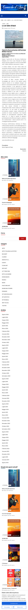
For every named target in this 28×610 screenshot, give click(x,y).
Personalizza (7, 607)
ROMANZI (4, 291)
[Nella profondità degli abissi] (14, 168)
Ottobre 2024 (5, 373)
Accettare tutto (14, 603)
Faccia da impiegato (7, 202)
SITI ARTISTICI (5, 297)
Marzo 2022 (5, 445)
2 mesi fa (12, 565)
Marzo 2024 (5, 392)
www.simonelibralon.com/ (8, 140)
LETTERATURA (4, 175)
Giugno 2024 (5, 384)
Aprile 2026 (5, 325)
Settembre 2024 (6, 376)
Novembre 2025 (6, 339)
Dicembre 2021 (6, 454)
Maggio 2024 (5, 387)
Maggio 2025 (5, 353)
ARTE (3, 248)
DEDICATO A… (5, 259)
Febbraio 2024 (5, 395)
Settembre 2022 (6, 429)
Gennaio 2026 (5, 334)
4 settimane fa (10, 180)
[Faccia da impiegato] (14, 192)
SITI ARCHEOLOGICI (7, 294)
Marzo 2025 (5, 359)
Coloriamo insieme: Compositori (9, 588)
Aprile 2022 (5, 443)
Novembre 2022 (6, 423)
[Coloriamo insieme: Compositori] (14, 578)
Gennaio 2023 (5, 417)
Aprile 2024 (5, 390)
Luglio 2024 (5, 381)
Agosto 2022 (5, 431)
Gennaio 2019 (5, 459)
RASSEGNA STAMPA (7, 288)
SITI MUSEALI (5, 299)
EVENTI (4, 262)
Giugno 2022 (5, 437)
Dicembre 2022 (6, 420)
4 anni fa (13, 28)
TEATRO (4, 305)
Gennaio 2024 (5, 398)
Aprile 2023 (5, 412)
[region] (14, 600)
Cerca (3, 233)
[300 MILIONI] (14, 216)
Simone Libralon (6, 62)
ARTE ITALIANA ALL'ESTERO (9, 251)
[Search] (25, 15)
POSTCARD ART (6, 285)
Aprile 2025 (5, 356)
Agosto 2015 (5, 462)
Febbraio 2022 (5, 448)
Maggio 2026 (5, 322)
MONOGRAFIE (5, 277)
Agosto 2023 (5, 403)
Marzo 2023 (5, 415)
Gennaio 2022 (5, 451)
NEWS (8, 23)
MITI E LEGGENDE (6, 274)
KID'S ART (4, 268)
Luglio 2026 (5, 317)
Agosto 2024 (5, 378)
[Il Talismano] (14, 553)
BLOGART (4, 254)
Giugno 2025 (5, 350)
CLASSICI (4, 257)
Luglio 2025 (5, 348)
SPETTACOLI (5, 302)
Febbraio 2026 (5, 331)
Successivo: (23, 150)
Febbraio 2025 (5, 362)
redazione (5, 180)
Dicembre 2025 (6, 336)
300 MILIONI (5, 226)
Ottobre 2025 (5, 342)
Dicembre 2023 (6, 401)
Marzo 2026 (5, 328)
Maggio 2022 (5, 440)
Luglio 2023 (5, 406)
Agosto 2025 (5, 345)
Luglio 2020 (5, 457)
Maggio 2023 (5, 409)
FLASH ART (5, 265)
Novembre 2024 (6, 370)
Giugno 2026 (5, 320)
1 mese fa (13, 204)
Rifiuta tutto (20, 607)
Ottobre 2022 (5, 426)
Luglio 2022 (5, 434)
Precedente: (7, 146)
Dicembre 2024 (6, 367)
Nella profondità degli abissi (9, 178)
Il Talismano (4, 563)
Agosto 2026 (5, 314)
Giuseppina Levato (6, 28)
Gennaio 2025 (5, 364)
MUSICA (3, 23)
